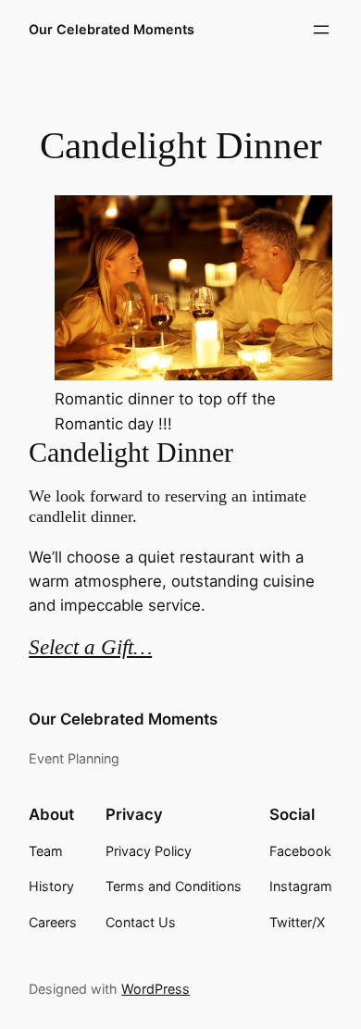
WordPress (155, 989)
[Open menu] (321, 30)
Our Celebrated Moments (111, 29)
